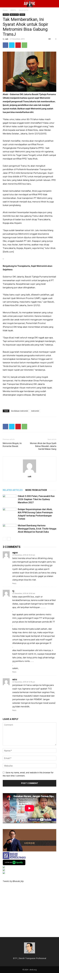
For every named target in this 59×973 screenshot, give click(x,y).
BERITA (13, 10)
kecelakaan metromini (19, 411)
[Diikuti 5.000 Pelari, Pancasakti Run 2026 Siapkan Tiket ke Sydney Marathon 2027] (9, 499)
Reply (14, 583)
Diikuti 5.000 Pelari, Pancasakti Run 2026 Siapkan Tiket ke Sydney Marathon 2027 (36, 499)
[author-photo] (29, 472)
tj (13, 591)
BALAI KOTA (23, 10)
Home (5, 10)
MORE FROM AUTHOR (36, 490)
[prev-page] (4, 539)
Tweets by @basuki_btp (13, 881)
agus (15, 552)
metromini (35, 411)
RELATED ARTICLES (13, 490)
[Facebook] (5, 45)
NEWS (22, 15)
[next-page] (9, 539)
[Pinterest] (18, 45)
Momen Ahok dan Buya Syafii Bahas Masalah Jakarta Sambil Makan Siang (43, 446)
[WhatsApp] (24, 45)
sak (6, 39)
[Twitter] (12, 45)
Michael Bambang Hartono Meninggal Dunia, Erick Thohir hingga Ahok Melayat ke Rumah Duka (37, 528)
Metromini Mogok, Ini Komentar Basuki (12, 444)
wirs (14, 679)
